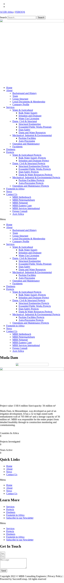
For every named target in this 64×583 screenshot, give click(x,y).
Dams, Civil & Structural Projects (28, 163)
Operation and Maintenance (26, 143)
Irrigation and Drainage (30, 115)
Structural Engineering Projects (34, 166)
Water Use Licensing (29, 118)
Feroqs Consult (19, 211)
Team (15, 96)
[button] (32, 219)
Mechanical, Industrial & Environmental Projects (36, 177)
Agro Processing (27, 141)
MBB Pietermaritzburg (23, 200)
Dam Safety (24, 129)
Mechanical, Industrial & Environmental (32, 135)
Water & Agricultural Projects (26, 155)
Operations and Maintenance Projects (30, 186)
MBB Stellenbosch (21, 197)
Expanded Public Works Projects (35, 169)
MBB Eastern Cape (22, 205)
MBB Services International (26, 208)
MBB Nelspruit (20, 202)
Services (10, 107)
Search (3, 17)
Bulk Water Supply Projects (32, 157)
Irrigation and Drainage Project (34, 160)
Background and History (24, 93)
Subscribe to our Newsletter (19, 518)
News (9, 191)
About (9, 90)
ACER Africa (7, 12)
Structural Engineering (30, 124)
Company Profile (20, 104)
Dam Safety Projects (29, 172)
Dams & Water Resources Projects (35, 174)
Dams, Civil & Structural (24, 121)
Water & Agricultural (22, 110)
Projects (10, 152)
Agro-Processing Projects (31, 183)
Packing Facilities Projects (31, 180)
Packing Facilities (27, 138)
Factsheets (17, 146)
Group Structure (20, 99)
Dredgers (10, 149)
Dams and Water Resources (32, 132)
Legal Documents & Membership (28, 101)
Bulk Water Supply (28, 113)
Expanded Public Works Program (35, 127)
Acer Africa (18, 214)
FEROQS (20, 12)
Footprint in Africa (15, 188)
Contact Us (11, 194)
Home (9, 87)
